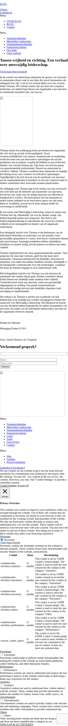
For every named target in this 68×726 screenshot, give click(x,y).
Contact (11, 27)
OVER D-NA (14, 21)
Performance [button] (6, 666)
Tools (9, 439)
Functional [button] (5, 651)
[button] (34, 15)
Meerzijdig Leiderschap (19, 41)
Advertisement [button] (7, 697)
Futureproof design (16, 47)
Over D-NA (13, 442)
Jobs (9, 456)
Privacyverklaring (16, 462)
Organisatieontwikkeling (19, 44)
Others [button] (3, 712)
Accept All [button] (23, 485)
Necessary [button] (5, 536)
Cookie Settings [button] (8, 485)
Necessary (9, 539)
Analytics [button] (5, 682)
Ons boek (12, 50)
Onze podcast (14, 53)
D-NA (3, 4)
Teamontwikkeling (16, 38)
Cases (10, 436)
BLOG (10, 24)
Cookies (11, 459)
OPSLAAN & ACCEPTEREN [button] (16, 724)
